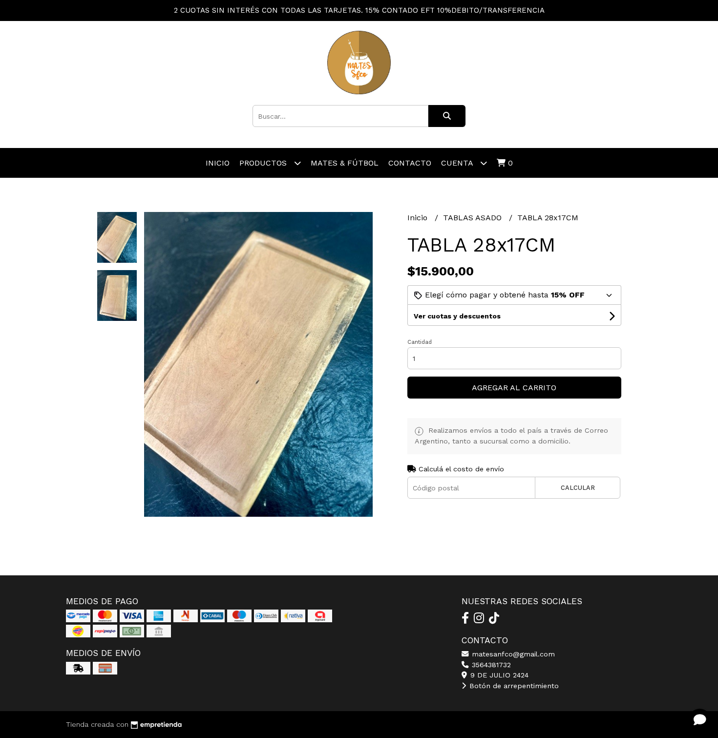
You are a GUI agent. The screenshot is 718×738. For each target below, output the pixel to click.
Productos (264, 163)
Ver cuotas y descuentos (457, 316)
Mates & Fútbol (345, 163)
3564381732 (490, 665)
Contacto (409, 163)
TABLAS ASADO (473, 217)
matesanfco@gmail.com (512, 654)
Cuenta (458, 163)
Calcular (578, 487)
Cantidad (419, 342)
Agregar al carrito (514, 387)
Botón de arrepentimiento (513, 686)
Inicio (218, 163)
